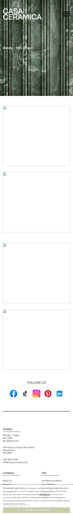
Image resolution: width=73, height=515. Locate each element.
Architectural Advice (52, 480)
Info (44, 473)
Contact (7, 429)
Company (8, 473)
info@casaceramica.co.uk (15, 462)
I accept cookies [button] (36, 510)
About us (7, 480)
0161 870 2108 (10, 459)
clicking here (45, 494)
